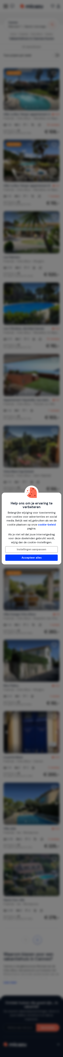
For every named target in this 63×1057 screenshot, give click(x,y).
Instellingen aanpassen (31, 549)
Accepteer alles (32, 557)
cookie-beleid (47, 524)
